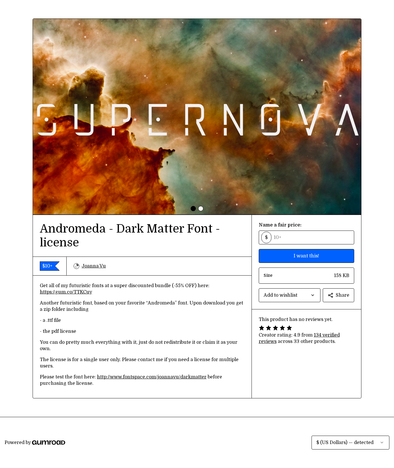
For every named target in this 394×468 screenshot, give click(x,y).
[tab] (193, 208)
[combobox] (289, 295)
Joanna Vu (94, 266)
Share (342, 295)
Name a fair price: (280, 225)
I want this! (306, 256)
